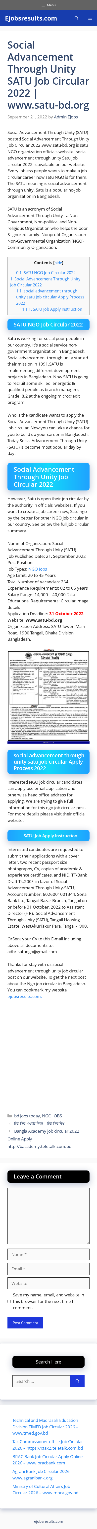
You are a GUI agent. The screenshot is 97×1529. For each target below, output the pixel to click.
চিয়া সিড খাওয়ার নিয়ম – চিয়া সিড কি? (39, 1123)
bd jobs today (27, 1116)
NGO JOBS (52, 1116)
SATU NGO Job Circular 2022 (46, 272)
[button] (76, 18)
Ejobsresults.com (31, 18)
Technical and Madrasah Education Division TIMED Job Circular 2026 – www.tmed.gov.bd (45, 1426)
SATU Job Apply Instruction (52, 309)
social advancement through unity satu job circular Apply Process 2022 (50, 297)
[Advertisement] (48, 1055)
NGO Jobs (37, 569)
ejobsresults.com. (24, 996)
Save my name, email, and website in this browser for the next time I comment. (48, 1301)
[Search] (77, 1381)
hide (58, 262)
